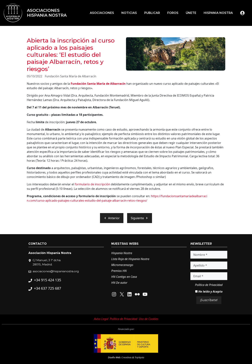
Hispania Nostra (218, 13)
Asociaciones (102, 13)
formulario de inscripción (92, 184)
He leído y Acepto (210, 291)
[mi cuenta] (242, 13)
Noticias (129, 13)
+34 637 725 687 (47, 288)
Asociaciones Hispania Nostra (47, 13)
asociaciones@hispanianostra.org (56, 271)
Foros (172, 13)
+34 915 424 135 (47, 279)
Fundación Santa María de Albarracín (70, 76)
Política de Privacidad (208, 285)
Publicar (152, 13)
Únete (191, 13)
